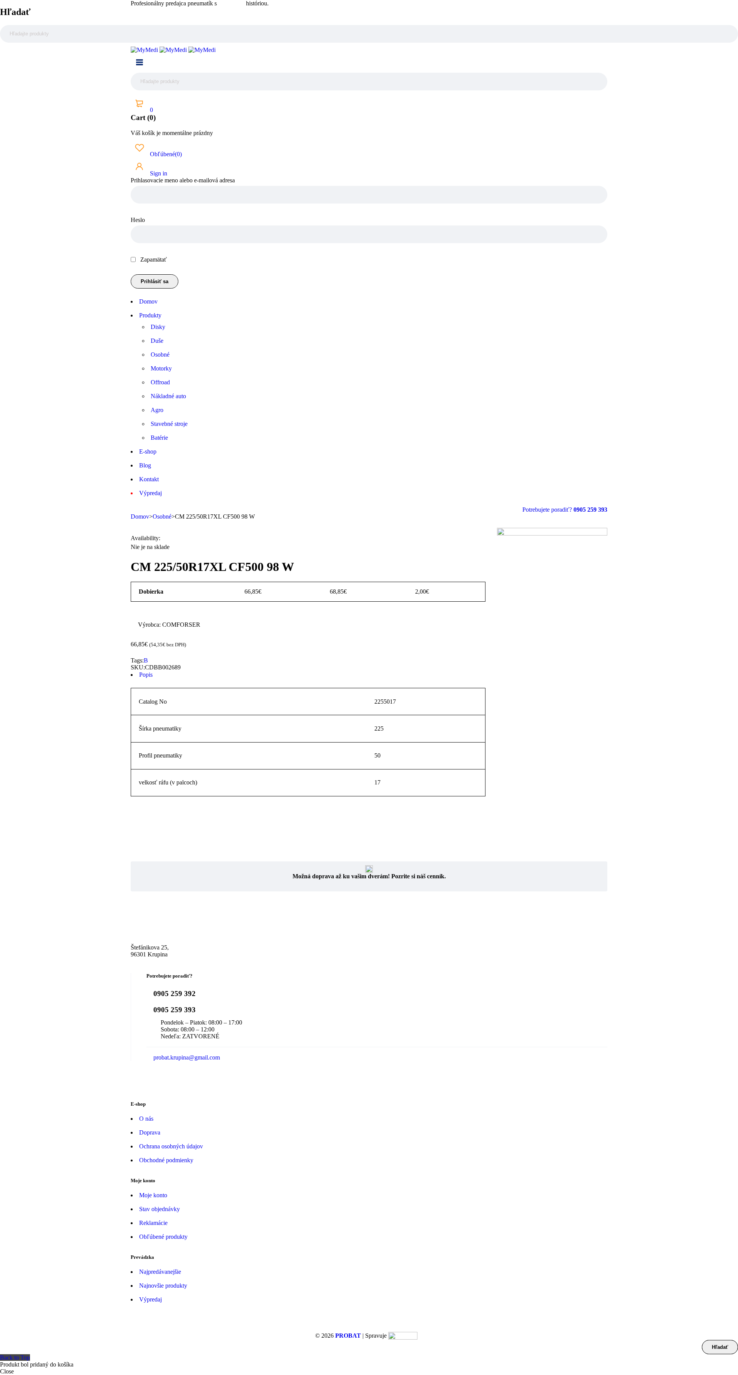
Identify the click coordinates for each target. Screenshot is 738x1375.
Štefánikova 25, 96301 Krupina (150, 951)
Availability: (145, 538)
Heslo (138, 220)
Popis (146, 674)
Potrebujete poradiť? (547, 509)
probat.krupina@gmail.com (186, 1057)
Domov (140, 516)
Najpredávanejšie (160, 1271)
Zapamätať (153, 259)
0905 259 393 (174, 1010)
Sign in (157, 173)
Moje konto (153, 1195)
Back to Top (15, 1357)
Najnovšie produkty (163, 1285)
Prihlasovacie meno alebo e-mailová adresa (183, 180)
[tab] (308, 675)
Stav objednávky (159, 1209)
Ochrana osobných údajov (171, 1146)
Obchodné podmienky (166, 1160)
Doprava (149, 1132)
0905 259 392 (174, 994)
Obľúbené (165, 154)
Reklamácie (153, 1223)
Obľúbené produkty (163, 1236)
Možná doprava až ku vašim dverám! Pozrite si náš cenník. (369, 876)
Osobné (162, 516)
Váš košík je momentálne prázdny (172, 133)
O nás (146, 1118)
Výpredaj (150, 1299)
